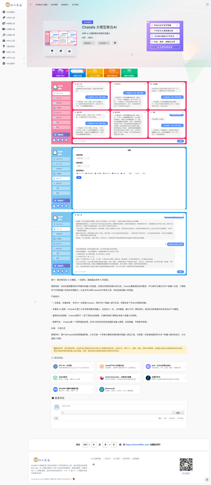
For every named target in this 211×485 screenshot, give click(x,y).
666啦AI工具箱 (41, 5)
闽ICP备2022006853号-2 (63, 479)
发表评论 (59, 398)
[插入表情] (63, 412)
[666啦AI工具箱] (41, 460)
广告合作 (107, 459)
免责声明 (126, 459)
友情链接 (135, 459)
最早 (165, 418)
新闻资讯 (64, 5)
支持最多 (172, 418)
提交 (178, 413)
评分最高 (180, 418)
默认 (160, 418)
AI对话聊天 (87, 22)
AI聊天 (90, 38)
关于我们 (75, 5)
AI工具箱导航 (96, 459)
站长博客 (54, 5)
